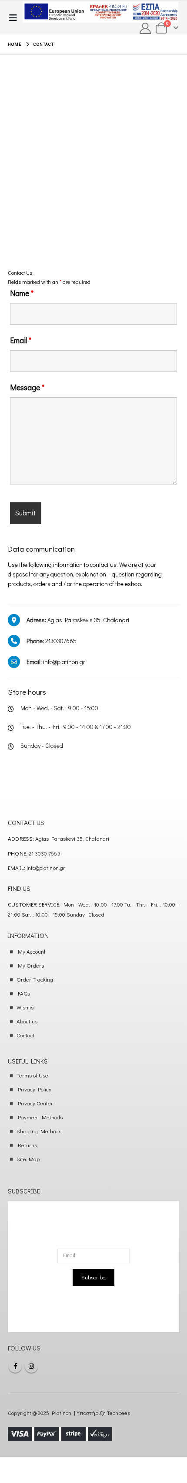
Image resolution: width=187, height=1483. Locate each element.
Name (21, 293)
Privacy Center (35, 1103)
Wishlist (26, 1007)
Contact (26, 1035)
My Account (32, 951)
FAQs (24, 993)
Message (27, 387)
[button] (16, 17)
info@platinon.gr (46, 867)
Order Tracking (35, 979)
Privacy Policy (35, 1089)
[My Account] (145, 28)
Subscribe (93, 1277)
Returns (27, 1145)
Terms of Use (33, 1075)
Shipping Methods (39, 1131)
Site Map (28, 1159)
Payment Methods (40, 1117)
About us (27, 1021)
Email (20, 340)
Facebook (15, 1366)
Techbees (118, 1412)
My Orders (31, 965)
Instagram (31, 1366)
